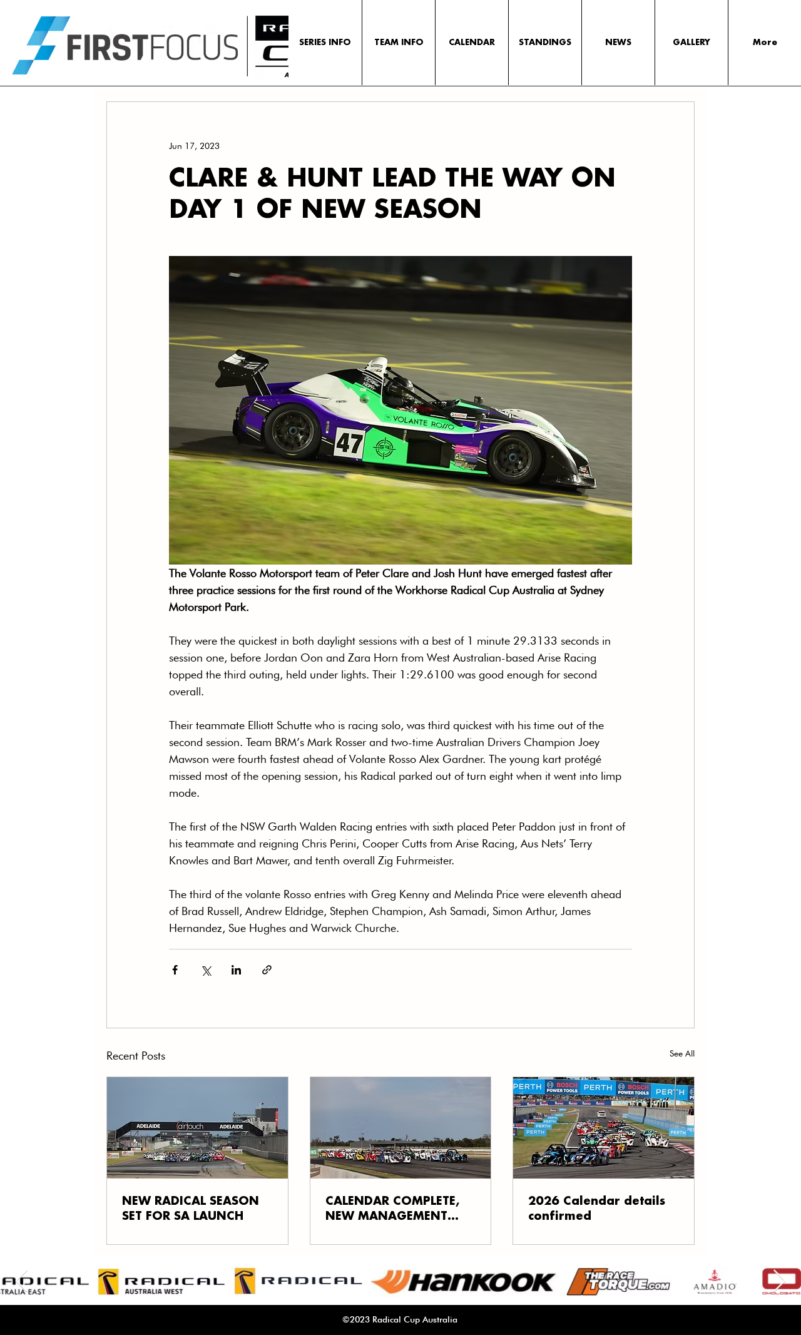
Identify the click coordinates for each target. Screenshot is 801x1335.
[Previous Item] (21, 1281)
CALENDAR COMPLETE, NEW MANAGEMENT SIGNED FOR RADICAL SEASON (392, 1209)
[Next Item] (779, 1281)
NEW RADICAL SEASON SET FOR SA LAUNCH (190, 1209)
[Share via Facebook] (175, 970)
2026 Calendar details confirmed (596, 1209)
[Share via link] (267, 970)
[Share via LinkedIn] (236, 970)
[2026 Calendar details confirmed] (603, 1128)
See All (682, 1053)
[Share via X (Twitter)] (206, 970)
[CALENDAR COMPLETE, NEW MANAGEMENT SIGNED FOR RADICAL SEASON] (400, 1128)
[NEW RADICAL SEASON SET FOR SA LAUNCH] (197, 1128)
